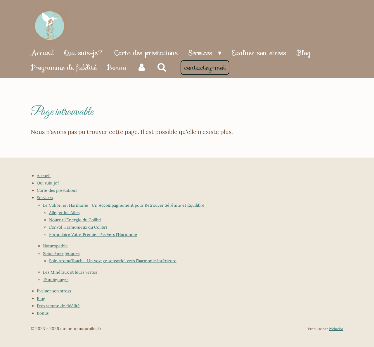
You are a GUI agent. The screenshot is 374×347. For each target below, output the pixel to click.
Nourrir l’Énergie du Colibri (75, 219)
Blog (41, 298)
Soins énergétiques (61, 253)
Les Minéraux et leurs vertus (70, 272)
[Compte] (141, 67)
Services (45, 197)
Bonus (43, 313)
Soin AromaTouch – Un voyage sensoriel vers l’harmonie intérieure (112, 260)
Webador (336, 329)
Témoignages (55, 279)
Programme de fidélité (58, 305)
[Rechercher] (162, 67)
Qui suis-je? (48, 183)
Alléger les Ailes (64, 212)
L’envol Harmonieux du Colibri (78, 227)
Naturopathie (55, 245)
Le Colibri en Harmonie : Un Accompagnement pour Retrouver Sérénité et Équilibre (124, 205)
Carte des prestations (57, 190)
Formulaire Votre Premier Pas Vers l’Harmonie (93, 234)
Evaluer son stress (54, 291)
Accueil (44, 175)
